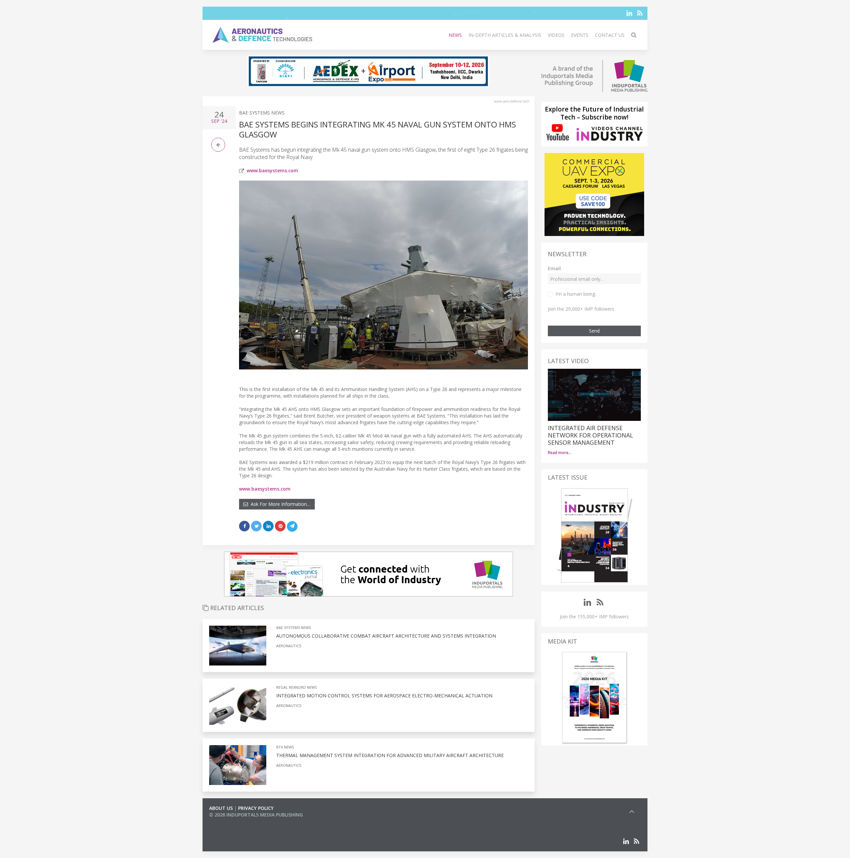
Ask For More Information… (279, 504)
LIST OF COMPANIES (231, 821)
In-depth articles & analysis (504, 35)
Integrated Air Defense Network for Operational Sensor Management (590, 435)
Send (594, 331)
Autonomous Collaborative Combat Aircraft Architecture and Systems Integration (386, 636)
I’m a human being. (575, 294)
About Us (221, 808)
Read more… (559, 452)
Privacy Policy (256, 808)
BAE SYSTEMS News (262, 113)
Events (579, 35)
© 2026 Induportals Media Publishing (256, 815)
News (455, 35)
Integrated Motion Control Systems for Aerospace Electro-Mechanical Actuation (384, 695)
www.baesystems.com (272, 170)
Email (554, 268)
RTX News (285, 746)
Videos (556, 35)
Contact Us (610, 35)
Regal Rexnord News (296, 687)
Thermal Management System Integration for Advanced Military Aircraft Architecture (390, 755)
